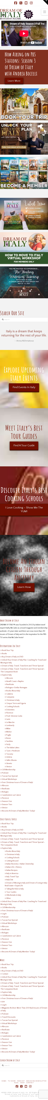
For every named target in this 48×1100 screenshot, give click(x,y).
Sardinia (9, 741)
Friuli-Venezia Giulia (14, 716)
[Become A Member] (24, 173)
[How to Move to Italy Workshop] (24, 248)
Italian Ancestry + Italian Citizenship (20, 864)
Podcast (5, 773)
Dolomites (10, 710)
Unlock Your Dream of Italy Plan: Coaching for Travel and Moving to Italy (23, 661)
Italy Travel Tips (12, 877)
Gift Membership (8, 770)
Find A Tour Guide (24, 445)
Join (3, 1002)
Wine (8, 898)
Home (4, 1081)
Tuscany (9, 754)
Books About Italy (13, 691)
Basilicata (10, 684)
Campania (10, 697)
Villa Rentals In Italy (13, 895)
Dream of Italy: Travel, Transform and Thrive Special (22, 666)
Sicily (8, 744)
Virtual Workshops (9, 779)
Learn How (24, 587)
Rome (8, 738)
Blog (16, 1083)
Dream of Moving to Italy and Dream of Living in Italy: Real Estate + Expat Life (26, 884)
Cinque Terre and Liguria (16, 703)
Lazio (8, 719)
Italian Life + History (14, 867)
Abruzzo (9, 678)
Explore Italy (7, 675)
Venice (9, 767)
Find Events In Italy (24, 387)
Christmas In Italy (13, 700)
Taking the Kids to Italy (15, 889)
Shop (22, 1083)
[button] (44, 12)
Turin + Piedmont (13, 751)
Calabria (9, 694)
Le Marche (10, 722)
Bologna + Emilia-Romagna (16, 688)
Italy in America (12, 873)
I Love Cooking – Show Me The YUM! (24, 509)
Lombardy (10, 725)
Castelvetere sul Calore (11, 795)
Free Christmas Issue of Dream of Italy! (17, 782)
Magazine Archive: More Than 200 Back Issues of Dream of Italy (24, 1009)
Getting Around (12, 861)
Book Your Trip (8, 650)
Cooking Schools (12, 707)
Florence (9, 713)
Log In (4, 914)
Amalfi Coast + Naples (15, 681)
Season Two (7, 804)
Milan (8, 729)
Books (4, 654)
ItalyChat (9, 880)
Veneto (9, 763)
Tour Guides (11, 892)
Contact (5, 974)
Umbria (9, 757)
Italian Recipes (12, 870)
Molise (9, 732)
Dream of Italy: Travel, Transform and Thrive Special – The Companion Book (23, 670)
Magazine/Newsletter (36, 1081)
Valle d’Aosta (11, 760)
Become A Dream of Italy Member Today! (18, 811)
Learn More (14, 80)
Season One (7, 801)
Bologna (5, 792)
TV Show (12, 1081)
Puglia (8, 735)
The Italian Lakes (12, 748)
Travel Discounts (9, 1017)
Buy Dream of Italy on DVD (12, 657)
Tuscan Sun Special (10, 776)
